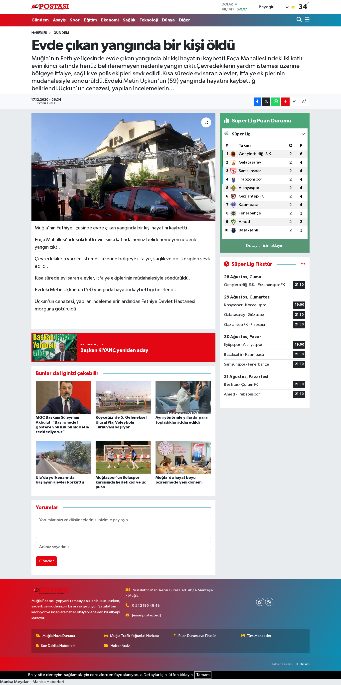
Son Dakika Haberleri (58, 646)
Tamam (203, 675)
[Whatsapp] (260, 602)
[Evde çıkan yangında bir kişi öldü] (123, 167)
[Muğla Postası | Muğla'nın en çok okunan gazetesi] (50, 6)
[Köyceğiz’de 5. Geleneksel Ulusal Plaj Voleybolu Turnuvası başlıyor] (123, 397)
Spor (75, 20)
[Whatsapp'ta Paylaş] (275, 102)
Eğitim (90, 20)
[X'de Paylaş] (266, 102)
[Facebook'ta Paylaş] (257, 102)
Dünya (168, 20)
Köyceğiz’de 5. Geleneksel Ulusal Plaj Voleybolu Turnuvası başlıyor (121, 422)
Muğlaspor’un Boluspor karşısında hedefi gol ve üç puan (121, 482)
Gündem (40, 20)
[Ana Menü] (306, 20)
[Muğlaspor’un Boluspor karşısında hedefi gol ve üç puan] (123, 457)
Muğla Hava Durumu (58, 636)
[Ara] (300, 20)
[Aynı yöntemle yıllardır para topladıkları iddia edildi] (183, 397)
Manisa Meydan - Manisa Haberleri (32, 682)
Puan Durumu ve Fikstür (197, 636)
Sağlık (129, 20)
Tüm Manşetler (259, 636)
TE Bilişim (302, 664)
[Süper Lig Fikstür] (303, 264)
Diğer (184, 20)
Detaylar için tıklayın (264, 246)
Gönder (46, 561)
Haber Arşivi (120, 646)
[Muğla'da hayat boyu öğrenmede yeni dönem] (183, 457)
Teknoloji (149, 20)
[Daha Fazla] (285, 102)
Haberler (39, 33)
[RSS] (269, 602)
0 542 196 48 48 (146, 605)
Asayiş (59, 20)
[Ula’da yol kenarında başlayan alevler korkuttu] (63, 457)
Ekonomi (110, 20)
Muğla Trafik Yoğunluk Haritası (134, 636)
